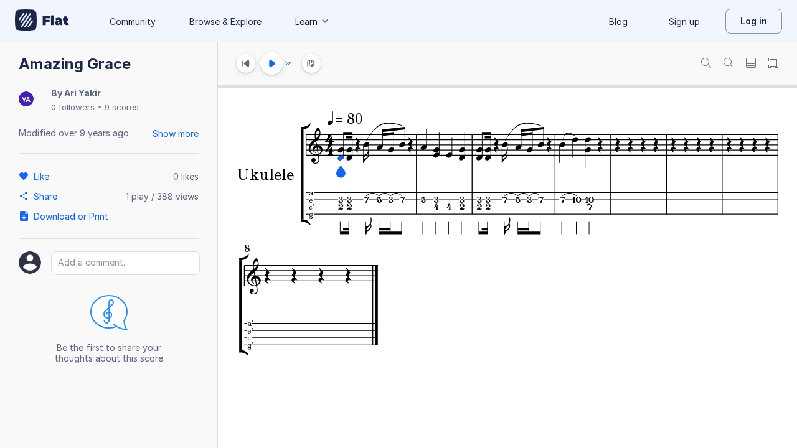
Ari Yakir (82, 93)
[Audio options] (288, 63)
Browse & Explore (225, 21)
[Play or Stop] (271, 63)
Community (133, 21)
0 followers (73, 107)
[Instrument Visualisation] (311, 63)
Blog (618, 21)
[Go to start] (246, 63)
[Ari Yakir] (26, 99)
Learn (306, 21)
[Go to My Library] (42, 21)
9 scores (122, 107)
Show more (176, 133)
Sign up (684, 21)
